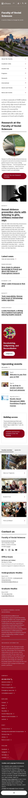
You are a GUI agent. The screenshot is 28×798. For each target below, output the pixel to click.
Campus (6, 728)
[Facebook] (2, 550)
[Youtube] (16, 550)
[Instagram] (9, 550)
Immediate (7, 693)
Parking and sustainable (13, 731)
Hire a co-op (7, 687)
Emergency (8, 690)
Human (7, 713)
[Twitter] (6, 550)
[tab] (6, 450)
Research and (9, 716)
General (6, 682)
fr (14, 3)
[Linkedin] (13, 550)
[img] (6, 3)
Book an (6, 740)
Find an (6, 685)
